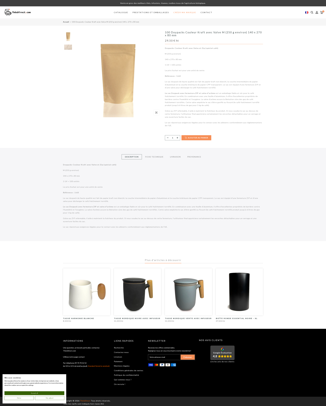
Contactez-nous (121, 352)
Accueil (66, 22)
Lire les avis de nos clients (222, 361)
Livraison (118, 357)
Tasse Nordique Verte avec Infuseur (188, 318)
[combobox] (307, 12)
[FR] (307, 12)
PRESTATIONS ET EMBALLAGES (151, 12)
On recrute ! (119, 384)
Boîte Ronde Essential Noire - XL (236, 318)
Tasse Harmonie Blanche (78, 318)
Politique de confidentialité (126, 375)
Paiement (118, 361)
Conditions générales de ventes (128, 370)
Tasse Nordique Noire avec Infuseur (137, 318)
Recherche (119, 348)
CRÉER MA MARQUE (184, 12)
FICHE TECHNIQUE (154, 157)
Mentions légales (122, 366)
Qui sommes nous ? (123, 380)
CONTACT (206, 12)
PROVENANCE (194, 157)
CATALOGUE (121, 12)
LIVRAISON (175, 157)
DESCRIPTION (132, 157)
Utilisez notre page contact (74, 357)
